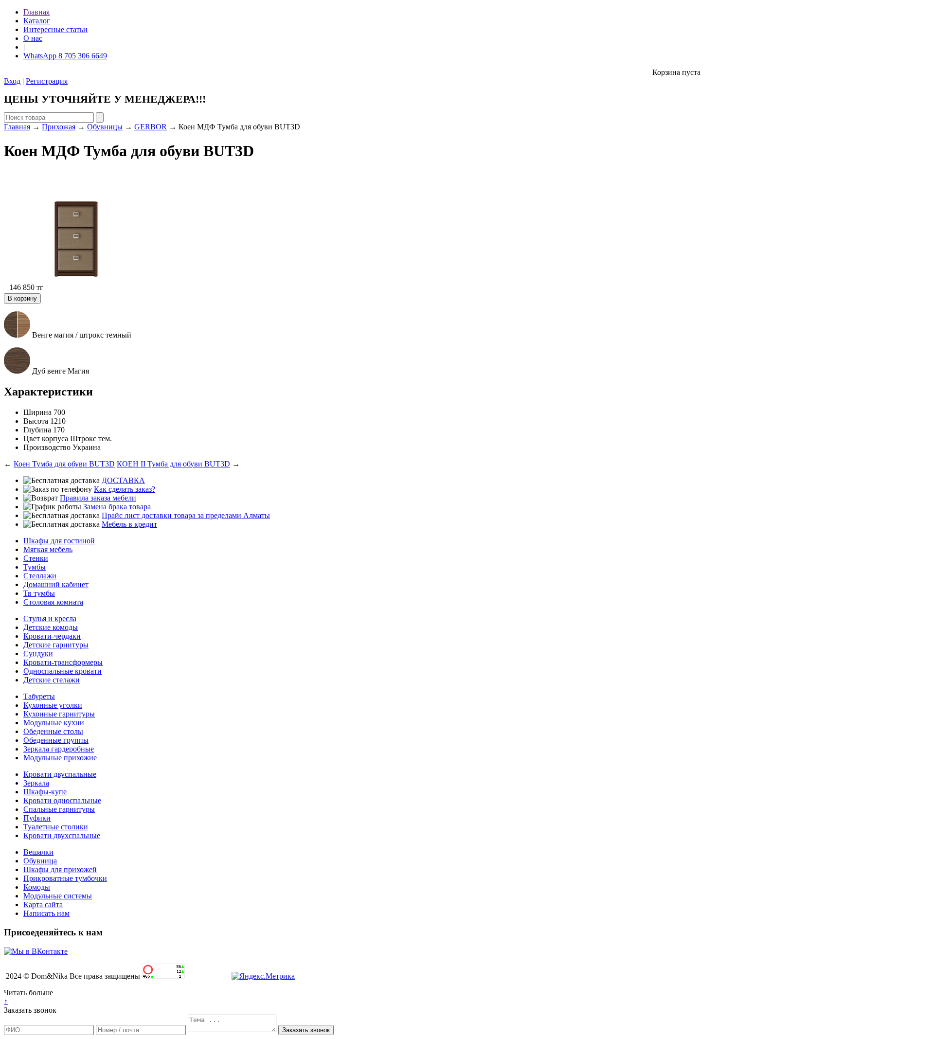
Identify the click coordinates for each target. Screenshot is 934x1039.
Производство (47, 447)
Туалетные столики (55, 827)
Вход (12, 81)
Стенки (35, 558)
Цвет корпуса (45, 438)
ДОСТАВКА (123, 480)
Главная (36, 12)
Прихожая (58, 127)
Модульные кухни (53, 722)
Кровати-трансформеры (63, 662)
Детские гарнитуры (56, 645)
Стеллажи (39, 576)
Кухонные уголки (52, 705)
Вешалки (38, 852)
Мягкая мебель (47, 549)
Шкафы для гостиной (59, 541)
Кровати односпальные (62, 800)
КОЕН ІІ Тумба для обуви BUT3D (173, 464)
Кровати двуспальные (59, 774)
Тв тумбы (39, 593)
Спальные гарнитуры (59, 809)
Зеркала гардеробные (58, 749)
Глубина (37, 430)
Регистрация (47, 81)
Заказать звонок (30, 1010)
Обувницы (105, 127)
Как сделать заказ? (124, 489)
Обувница (40, 861)
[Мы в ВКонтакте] (36, 951)
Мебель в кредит (129, 524)
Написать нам (46, 913)
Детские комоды (50, 627)
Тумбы (34, 567)
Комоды (36, 887)
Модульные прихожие (60, 757)
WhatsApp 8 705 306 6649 (65, 56)
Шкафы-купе (45, 792)
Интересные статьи (55, 29)
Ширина (37, 412)
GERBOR (150, 127)
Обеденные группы (56, 740)
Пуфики (37, 818)
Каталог (36, 21)
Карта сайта (43, 904)
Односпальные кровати (62, 671)
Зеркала (36, 783)
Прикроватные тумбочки (65, 878)
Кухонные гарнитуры (59, 714)
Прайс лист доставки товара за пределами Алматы (186, 515)
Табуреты (39, 696)
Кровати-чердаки (52, 636)
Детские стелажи (51, 680)
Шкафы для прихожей (60, 869)
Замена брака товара (117, 506)
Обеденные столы (53, 731)
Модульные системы (57, 896)
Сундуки (38, 653)
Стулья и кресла (49, 618)
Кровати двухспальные (61, 835)
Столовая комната (53, 602)
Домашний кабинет (56, 584)
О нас (32, 38)
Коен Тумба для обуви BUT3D (64, 464)
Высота (35, 421)
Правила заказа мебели (98, 498)
